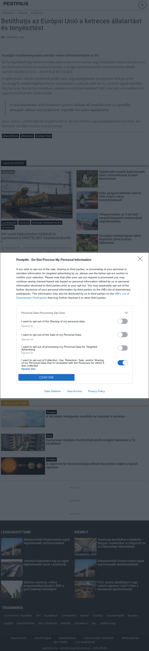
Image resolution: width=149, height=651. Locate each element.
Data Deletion (52, 391)
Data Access (74, 391)
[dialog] (74, 325)
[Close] (141, 260)
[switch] (123, 321)
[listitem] (74, 313)
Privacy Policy (96, 391)
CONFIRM (46, 377)
